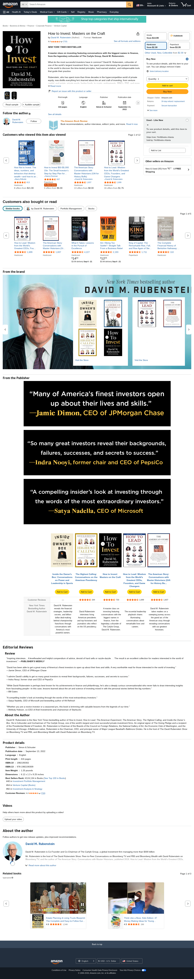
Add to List (156, 150)
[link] (26, 172)
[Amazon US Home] (56, 962)
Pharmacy (102, 12)
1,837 (58, 252)
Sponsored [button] (7, 878)
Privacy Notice (74, 970)
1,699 (29, 252)
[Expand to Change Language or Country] (143, 5)
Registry (81, 12)
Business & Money (17, 26)
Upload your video (13, 819)
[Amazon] (10, 4)
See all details (54, 114)
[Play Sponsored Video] (136, 898)
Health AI (16, 12)
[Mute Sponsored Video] (82, 910)
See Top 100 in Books (54, 778)
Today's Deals (30, 12)
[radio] (156, 36)
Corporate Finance (44, 26)
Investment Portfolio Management (29, 781)
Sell (72, 12)
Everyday (114, 12)
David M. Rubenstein (61, 37)
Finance (30, 26)
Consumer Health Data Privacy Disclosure (100, 970)
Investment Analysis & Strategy (27, 789)
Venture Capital (60, 26)
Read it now (132, 124)
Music (91, 12)
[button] (6, 12)
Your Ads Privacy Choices (130, 970)
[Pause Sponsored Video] (82, 905)
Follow (34, 121)
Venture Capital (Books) (24, 785)
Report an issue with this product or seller (71, 91)
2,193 (115, 252)
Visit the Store (82, 360)
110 (172, 252)
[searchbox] (77, 4)
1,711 (144, 252)
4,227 (87, 252)
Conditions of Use (59, 970)
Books (5, 26)
